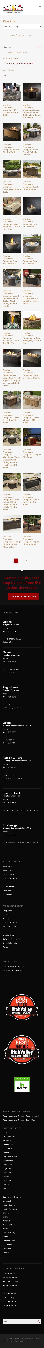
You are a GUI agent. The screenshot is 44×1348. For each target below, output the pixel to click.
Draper (6, 1153)
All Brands (7, 895)
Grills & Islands (10, 943)
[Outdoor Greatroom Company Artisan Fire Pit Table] (12, 132)
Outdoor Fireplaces (12, 939)
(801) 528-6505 (9, 661)
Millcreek (7, 1201)
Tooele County (9, 1293)
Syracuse (7, 1249)
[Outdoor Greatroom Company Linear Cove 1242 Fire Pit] (32, 358)
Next (27, 560)
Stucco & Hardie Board (13, 966)
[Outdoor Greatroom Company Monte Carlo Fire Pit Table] (32, 482)
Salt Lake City (9, 1233)
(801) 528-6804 (9, 631)
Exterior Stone (9, 926)
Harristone (8, 891)
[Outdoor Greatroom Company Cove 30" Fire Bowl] (32, 243)
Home (12, 35)
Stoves (6, 914)
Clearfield (7, 1149)
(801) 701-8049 (9, 697)
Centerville (8, 1145)
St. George (7, 1245)
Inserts (6, 918)
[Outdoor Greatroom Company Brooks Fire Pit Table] (32, 169)
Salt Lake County (10, 1281)
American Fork (9, 1137)
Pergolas (7, 947)
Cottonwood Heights (12, 1197)
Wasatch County (10, 1301)
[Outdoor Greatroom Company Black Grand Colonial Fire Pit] (32, 132)
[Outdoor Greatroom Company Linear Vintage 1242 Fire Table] (32, 400)
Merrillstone (8, 887)
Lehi (5, 1188)
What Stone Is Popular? (13, 970)
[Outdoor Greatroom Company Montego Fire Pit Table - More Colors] (12, 524)
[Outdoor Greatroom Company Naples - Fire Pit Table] (32, 524)
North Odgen (9, 1205)
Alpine (6, 1133)
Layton (6, 1184)
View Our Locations (23, 597)
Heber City (7, 1165)
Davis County (9, 1273)
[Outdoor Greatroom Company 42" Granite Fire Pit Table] (12, 92)
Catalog (21, 35)
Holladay (7, 1172)
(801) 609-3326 (9, 802)
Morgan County (10, 1277)
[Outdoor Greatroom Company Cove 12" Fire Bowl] (32, 206)
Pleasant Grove (10, 1225)
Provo (5, 1229)
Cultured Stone (10, 878)
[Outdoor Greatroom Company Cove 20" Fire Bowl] (12, 243)
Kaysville (7, 1180)
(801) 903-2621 (9, 767)
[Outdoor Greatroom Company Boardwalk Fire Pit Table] (12, 169)
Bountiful (7, 1141)
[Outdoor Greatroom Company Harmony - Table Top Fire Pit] (12, 320)
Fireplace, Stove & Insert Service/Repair (21, 1116)
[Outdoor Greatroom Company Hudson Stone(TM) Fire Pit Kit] (32, 320)
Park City (7, 1221)
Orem (5, 1217)
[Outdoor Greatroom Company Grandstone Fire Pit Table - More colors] (32, 278)
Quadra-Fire (8, 874)
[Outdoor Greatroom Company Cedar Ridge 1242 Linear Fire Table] (12, 206)
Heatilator (7, 866)
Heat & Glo (8, 870)
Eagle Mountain (10, 1157)
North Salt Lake (10, 1209)
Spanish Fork (9, 1241)
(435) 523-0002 (9, 835)
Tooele (6, 1253)
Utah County (8, 1297)
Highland (7, 1169)
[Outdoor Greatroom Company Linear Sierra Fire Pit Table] (12, 400)
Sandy (5, 1237)
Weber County (9, 1305)
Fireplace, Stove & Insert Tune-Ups (19, 1120)
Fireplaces (7, 910)
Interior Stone (9, 935)
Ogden (6, 1213)
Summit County (10, 1285)
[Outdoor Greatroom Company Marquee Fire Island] (32, 437)
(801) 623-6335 (9, 732)
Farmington (8, 1161)
